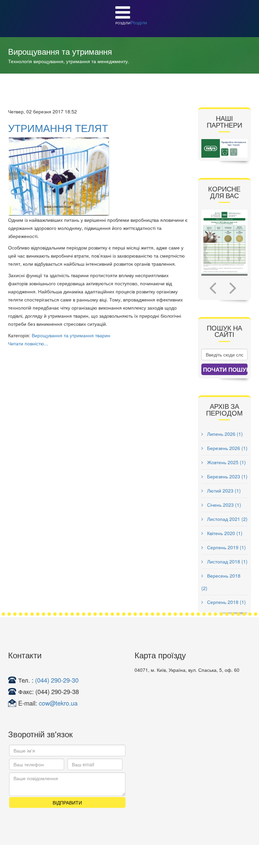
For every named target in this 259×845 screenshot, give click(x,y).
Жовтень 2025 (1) (226, 462)
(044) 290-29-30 (57, 680)
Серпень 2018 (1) (226, 602)
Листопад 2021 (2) (227, 519)
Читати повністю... (28, 343)
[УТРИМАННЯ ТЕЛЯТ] (98, 176)
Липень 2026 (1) (224, 433)
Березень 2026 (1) (227, 448)
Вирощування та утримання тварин (71, 335)
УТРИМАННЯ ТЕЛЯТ (58, 128)
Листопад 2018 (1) (227, 561)
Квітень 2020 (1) (224, 533)
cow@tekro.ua (58, 702)
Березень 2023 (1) (227, 476)
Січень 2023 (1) (223, 504)
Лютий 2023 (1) (223, 490)
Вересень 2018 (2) (220, 581)
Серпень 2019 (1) (226, 547)
